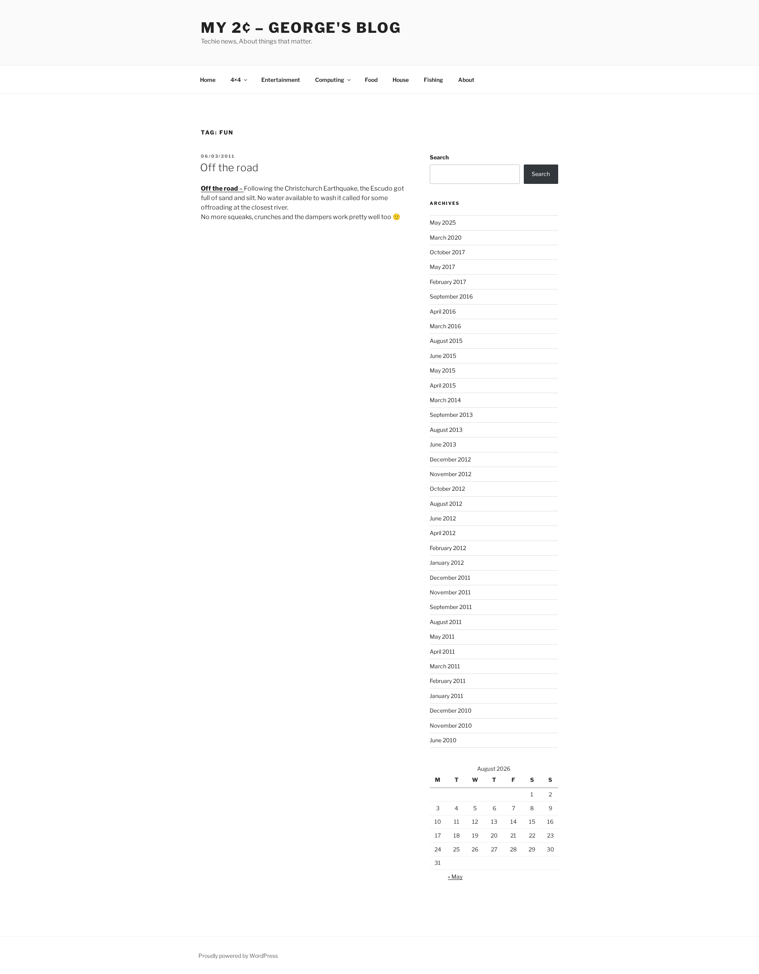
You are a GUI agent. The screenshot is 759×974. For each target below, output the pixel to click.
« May (455, 876)
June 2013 (443, 444)
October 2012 (447, 488)
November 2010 (451, 725)
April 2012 (442, 533)
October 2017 (447, 252)
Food (371, 79)
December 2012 (450, 459)
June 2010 (443, 740)
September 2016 (451, 296)
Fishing (433, 79)
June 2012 (443, 518)
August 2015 (446, 340)
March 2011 (445, 666)
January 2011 (446, 695)
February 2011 (448, 680)
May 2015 (442, 370)
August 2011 (446, 621)
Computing (329, 79)
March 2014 (445, 400)
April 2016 (443, 311)
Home (207, 79)
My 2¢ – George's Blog (301, 27)
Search (439, 157)
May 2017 (442, 266)
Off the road (229, 167)
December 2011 (450, 577)
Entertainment (280, 79)
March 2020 (446, 237)
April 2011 (442, 651)
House (401, 79)
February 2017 (448, 281)
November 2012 (450, 474)
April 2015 (443, 385)
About (466, 79)
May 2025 (443, 222)
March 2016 (445, 326)
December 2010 (451, 710)
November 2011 (450, 592)
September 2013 (451, 414)
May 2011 (442, 636)
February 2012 (448, 548)
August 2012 (446, 503)
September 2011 (451, 606)
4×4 (235, 79)
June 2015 (443, 355)
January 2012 (447, 562)
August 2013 (446, 429)
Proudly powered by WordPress (238, 955)
